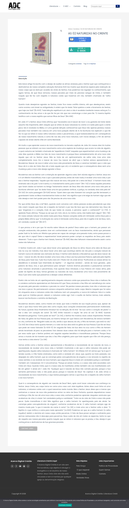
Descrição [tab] (23, 78)
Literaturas (53, 6)
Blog (85, 6)
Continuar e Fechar (65, 505)
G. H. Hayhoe (91, 64)
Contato (77, 6)
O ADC (65, 6)
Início (70, 29)
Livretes (76, 29)
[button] (61, 31)
